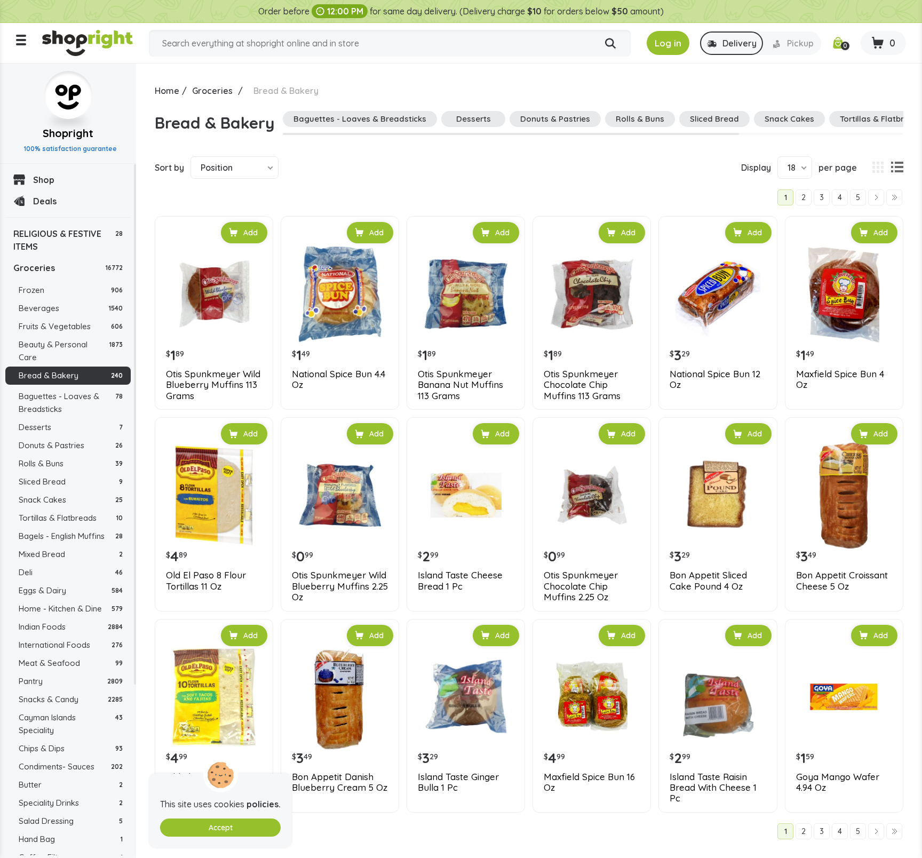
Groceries (68, 268)
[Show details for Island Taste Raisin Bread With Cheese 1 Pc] (717, 697)
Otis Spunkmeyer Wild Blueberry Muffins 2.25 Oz (340, 586)
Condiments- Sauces (71, 766)
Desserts (71, 427)
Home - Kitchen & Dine (71, 608)
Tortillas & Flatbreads (71, 518)
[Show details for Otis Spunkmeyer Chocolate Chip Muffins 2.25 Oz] (591, 495)
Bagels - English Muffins (71, 536)
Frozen (71, 290)
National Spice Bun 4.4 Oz (338, 379)
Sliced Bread (71, 481)
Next (876, 197)
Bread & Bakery (71, 375)
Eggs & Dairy (71, 590)
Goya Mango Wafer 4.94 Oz (837, 782)
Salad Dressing (71, 821)
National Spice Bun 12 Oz (715, 379)
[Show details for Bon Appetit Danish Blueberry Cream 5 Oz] (340, 697)
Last (894, 197)
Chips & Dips (71, 748)
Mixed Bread (71, 554)
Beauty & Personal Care (71, 350)
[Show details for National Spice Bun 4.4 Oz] (340, 294)
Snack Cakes (71, 500)
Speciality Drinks (71, 803)
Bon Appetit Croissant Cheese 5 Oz (842, 580)
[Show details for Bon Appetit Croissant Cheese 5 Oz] (844, 495)
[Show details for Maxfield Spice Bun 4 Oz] (844, 294)
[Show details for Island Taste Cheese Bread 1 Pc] (465, 495)
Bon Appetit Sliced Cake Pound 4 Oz (708, 580)
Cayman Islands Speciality (71, 723)
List (897, 167)
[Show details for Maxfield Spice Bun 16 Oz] (591, 697)
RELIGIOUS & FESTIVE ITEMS (68, 240)
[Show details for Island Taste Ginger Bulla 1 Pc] (465, 697)
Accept (221, 827)
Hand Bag (71, 839)
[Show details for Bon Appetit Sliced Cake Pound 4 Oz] (717, 495)
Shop (43, 179)
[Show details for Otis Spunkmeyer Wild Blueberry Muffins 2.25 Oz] (340, 495)
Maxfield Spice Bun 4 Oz (840, 379)
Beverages (71, 308)
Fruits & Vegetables (71, 326)
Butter (71, 785)
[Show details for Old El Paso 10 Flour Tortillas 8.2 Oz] (214, 697)
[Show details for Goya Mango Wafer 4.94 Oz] (844, 697)
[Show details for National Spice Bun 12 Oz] (717, 294)
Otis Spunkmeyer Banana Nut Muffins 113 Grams (460, 385)
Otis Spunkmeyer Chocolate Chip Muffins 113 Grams (582, 385)
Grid (877, 167)
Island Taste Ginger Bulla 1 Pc (458, 782)
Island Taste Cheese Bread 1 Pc (460, 580)
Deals (45, 201)
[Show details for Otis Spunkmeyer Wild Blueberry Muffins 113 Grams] (214, 294)
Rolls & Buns (71, 463)
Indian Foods (71, 627)
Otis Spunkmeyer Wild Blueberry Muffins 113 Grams (213, 385)
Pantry (71, 681)
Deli (71, 572)
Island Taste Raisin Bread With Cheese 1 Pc (713, 788)
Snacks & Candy (71, 699)
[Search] (610, 44)
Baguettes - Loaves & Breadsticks (71, 402)
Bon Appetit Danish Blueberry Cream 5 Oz (339, 782)
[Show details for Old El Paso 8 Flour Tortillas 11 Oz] (214, 495)
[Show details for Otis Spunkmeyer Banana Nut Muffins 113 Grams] (465, 294)
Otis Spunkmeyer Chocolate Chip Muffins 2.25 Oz (581, 586)
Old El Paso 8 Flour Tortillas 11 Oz (206, 580)
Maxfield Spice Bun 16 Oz (589, 782)
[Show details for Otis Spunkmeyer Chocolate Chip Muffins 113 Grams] (591, 294)
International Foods (71, 645)
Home (167, 90)
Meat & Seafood (71, 663)
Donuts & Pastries (71, 445)
